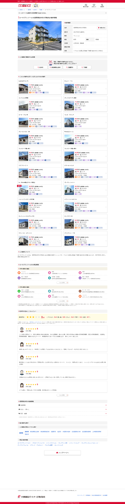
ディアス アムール (23, 445)
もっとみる (62, 282)
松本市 (35, 9)
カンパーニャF (59, 445)
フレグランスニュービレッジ (89, 443)
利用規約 (88, 495)
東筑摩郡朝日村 (45, 431)
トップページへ (64, 452)
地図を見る (102, 27)
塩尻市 (59, 431)
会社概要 (105, 495)
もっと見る (62, 395)
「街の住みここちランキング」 (35, 322)
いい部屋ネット (21, 9)
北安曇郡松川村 (76, 431)
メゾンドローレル (51, 443)
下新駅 (40, 9)
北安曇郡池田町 (86, 431)
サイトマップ (80, 495)
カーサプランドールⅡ (24, 443)
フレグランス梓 (62, 443)
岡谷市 (27, 434)
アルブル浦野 (49, 445)
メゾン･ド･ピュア (74, 443)
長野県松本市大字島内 (80, 27)
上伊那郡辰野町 (96, 431)
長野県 (29, 9)
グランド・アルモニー (36, 445)
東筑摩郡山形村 (56, 67)
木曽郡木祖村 (66, 431)
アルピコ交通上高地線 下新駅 (82, 50)
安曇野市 (70, 67)
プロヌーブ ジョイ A (38, 443)
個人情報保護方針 (96, 495)
